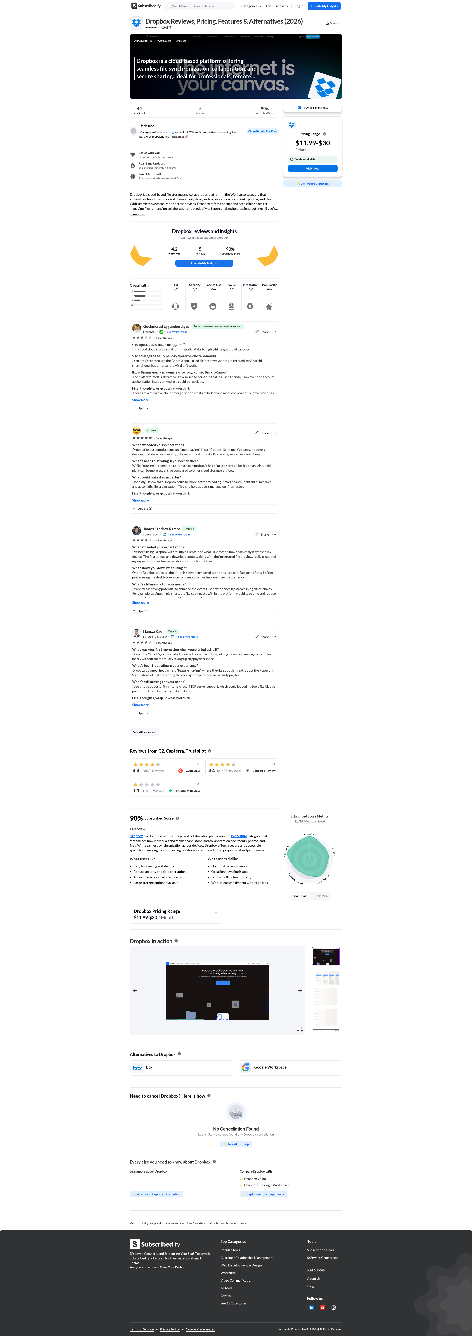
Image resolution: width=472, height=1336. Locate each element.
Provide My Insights (204, 263)
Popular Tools (230, 1250)
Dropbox (181, 40)
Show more (137, 214)
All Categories (143, 40)
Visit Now (312, 168)
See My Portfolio (177, 331)
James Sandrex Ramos (162, 529)
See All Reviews (144, 732)
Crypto (226, 1296)
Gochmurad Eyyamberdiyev (166, 326)
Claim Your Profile (172, 1267)
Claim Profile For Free (262, 131)
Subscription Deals (320, 1250)
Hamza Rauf (153, 631)
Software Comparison (323, 1258)
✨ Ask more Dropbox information (156, 1194)
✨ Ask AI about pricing (313, 183)
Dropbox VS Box (255, 1179)
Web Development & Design (241, 1265)
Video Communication (236, 1280)
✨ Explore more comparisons (263, 1194)
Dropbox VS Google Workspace (266, 1185)
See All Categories (234, 1303)
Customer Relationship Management (247, 1258)
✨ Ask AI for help (236, 1144)
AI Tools (226, 1288)
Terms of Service (142, 1329)
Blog (310, 1286)
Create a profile (204, 1223)
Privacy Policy (170, 1329)
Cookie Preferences (200, 1329)
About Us (313, 1278)
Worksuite (164, 40)
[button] (135, 990)
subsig (170, 132)
